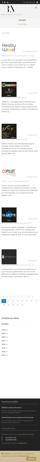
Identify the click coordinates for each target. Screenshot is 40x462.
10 (4, 301)
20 (13, 305)
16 (31, 301)
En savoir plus (24, 456)
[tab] (20, 330)
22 (22, 305)
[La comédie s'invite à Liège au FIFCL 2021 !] (20, 142)
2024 (3, 330)
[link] (3, 2)
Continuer (31, 459)
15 (27, 301)
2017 (3, 355)
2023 (3, 334)
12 (13, 301)
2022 (3, 337)
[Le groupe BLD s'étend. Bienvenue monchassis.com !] (20, 267)
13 (18, 301)
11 (8, 301)
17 (36, 301)
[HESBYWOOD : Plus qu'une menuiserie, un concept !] (20, 58)
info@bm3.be (22, 443)
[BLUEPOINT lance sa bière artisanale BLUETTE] (20, 225)
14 (22, 301)
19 (8, 305)
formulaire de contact (26, 434)
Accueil (22, 20)
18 (4, 305)
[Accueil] (11, 10)
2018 (3, 352)
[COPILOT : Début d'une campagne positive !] (20, 184)
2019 (3, 348)
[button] (7, 330)
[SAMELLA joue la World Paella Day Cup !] (20, 100)
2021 (3, 341)
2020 (3, 344)
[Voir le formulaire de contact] (37, 2)
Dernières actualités (10, 402)
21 (18, 305)
